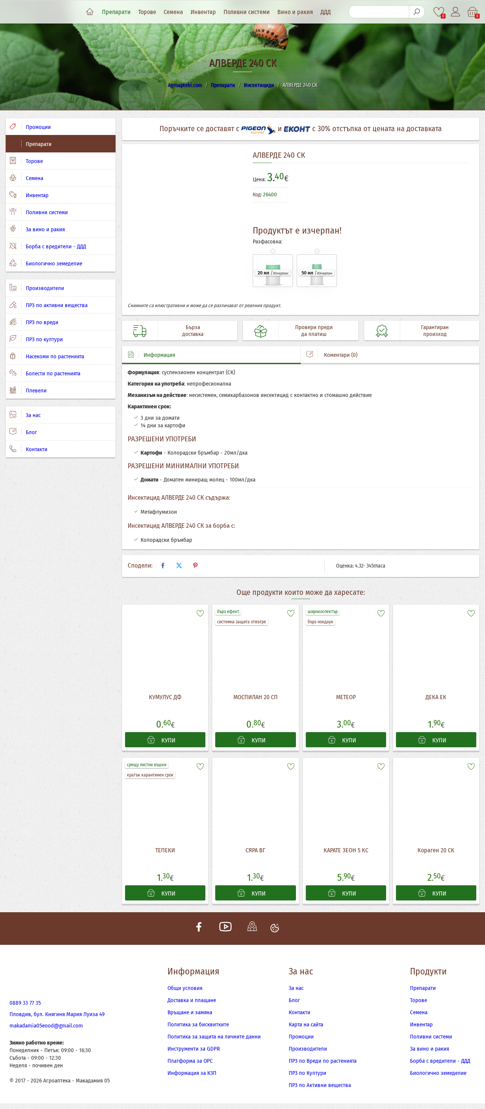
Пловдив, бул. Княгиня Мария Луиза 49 (57, 1014)
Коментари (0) (339, 354)
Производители (44, 288)
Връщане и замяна (189, 1012)
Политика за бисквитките (198, 1024)
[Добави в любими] (200, 613)
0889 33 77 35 (25, 1002)
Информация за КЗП (191, 1073)
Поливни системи (247, 12)
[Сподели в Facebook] (162, 565)
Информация (159, 354)
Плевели (35, 390)
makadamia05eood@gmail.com (46, 1025)
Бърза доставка (192, 330)
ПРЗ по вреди (41, 322)
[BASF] (440, 198)
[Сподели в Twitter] (178, 565)
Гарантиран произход (435, 330)
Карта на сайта (306, 1024)
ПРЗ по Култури (307, 1073)
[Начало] (89, 12)
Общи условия (184, 988)
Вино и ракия (295, 12)
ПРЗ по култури (43, 339)
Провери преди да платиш (314, 330)
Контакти (35, 449)
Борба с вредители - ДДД (55, 246)
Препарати (116, 12)
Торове (147, 12)
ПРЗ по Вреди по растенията (323, 1060)
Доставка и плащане (191, 1000)
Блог (30, 432)
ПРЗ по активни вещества (56, 305)
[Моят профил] (456, 12)
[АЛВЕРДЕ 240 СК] (184, 226)
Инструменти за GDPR (193, 1048)
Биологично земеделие (53, 263)
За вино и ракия (44, 229)
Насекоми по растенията (54, 356)
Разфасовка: (267, 241)
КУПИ (167, 740)
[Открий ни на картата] (251, 928)
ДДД (326, 12)
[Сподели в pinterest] (195, 565)
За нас (32, 415)
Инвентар (203, 12)
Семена (173, 12)
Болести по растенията (52, 373)
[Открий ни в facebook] (198, 928)
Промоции (37, 127)
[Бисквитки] (274, 928)
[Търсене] (417, 11)
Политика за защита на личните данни (214, 1036)
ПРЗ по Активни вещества (320, 1085)
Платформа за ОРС (190, 1060)
